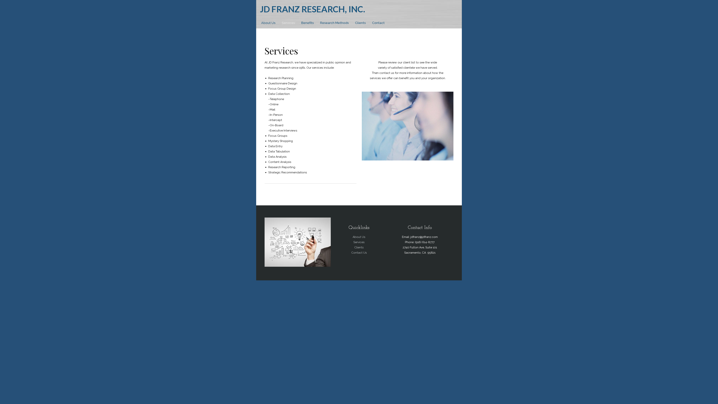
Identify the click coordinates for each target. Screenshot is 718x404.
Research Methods (334, 23)
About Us (268, 23)
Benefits (307, 23)
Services (288, 23)
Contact (378, 23)
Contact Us (359, 252)
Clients (360, 23)
